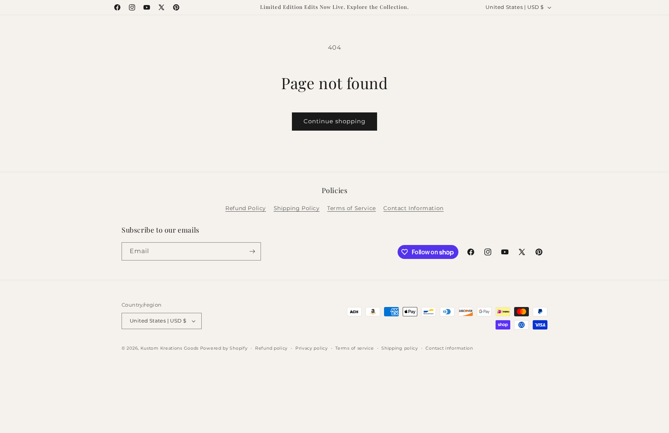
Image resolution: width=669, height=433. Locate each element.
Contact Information (413, 208)
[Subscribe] (252, 251)
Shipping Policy (297, 208)
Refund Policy (245, 208)
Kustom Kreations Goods (170, 348)
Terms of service (354, 348)
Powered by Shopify (224, 348)
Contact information (449, 348)
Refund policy (271, 348)
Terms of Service (351, 208)
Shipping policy (399, 348)
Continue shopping (334, 121)
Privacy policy (311, 348)
